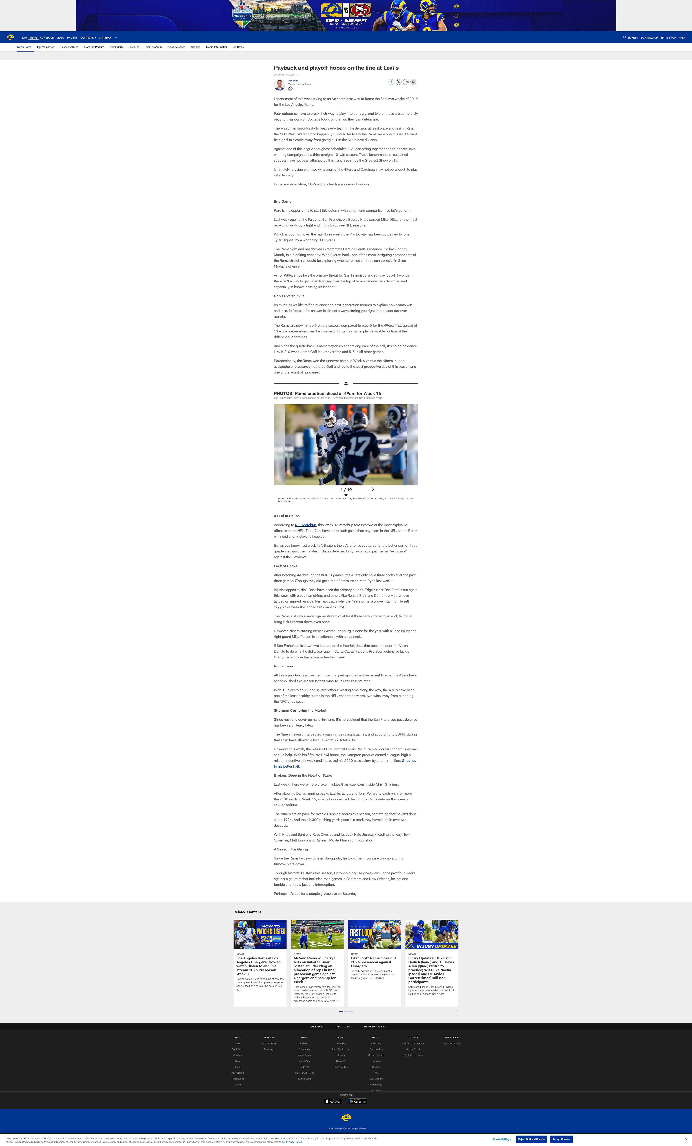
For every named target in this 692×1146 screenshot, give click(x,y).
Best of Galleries (376, 1055)
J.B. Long (293, 80)
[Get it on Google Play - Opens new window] (358, 1103)
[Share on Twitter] (399, 83)
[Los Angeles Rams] (346, 1118)
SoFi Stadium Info (452, 1043)
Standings (269, 1049)
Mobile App (304, 1061)
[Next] (373, 489)
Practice (376, 1067)
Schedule (269, 1037)
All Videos (341, 1043)
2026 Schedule (269, 1043)
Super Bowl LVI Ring (304, 1073)
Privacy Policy (294, 1142)
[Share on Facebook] (391, 83)
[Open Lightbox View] (346, 455)
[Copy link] (413, 82)
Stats (237, 1067)
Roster (237, 1043)
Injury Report (237, 1073)
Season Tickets (413, 1049)
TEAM (237, 1037)
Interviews (341, 1055)
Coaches (237, 1055)
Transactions (238, 1078)
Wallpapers (376, 1090)
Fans (376, 1073)
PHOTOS (376, 1037)
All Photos (376, 1043)
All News (304, 1043)
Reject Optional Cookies (531, 1139)
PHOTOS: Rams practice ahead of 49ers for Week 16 (327, 393)
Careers (237, 1084)
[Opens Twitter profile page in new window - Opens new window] (290, 88)
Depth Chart (237, 1049)
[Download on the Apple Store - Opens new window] (333, 1102)
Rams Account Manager (413, 1043)
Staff (237, 1061)
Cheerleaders (341, 1067)
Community (304, 1049)
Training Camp (304, 1078)
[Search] (624, 37)
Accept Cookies (561, 1139)
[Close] (686, 1139)
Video (341, 1037)
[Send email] (406, 83)
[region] (346, 1139)
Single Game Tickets (413, 1055)
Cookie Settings (502, 1139)
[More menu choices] (115, 37)
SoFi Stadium (376, 1078)
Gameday (376, 1061)
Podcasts (304, 1067)
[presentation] (457, 1012)
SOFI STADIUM (452, 1037)
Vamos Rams (304, 1055)
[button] (341, 1011)
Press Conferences (341, 1049)
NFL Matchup (305, 525)
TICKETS (413, 1037)
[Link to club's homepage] (10, 37)
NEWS (304, 1037)
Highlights (341, 1061)
